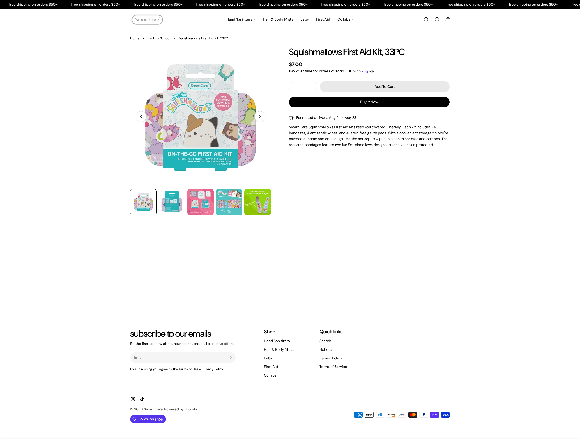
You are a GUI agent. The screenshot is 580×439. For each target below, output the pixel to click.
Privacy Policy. (213, 369)
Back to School (158, 38)
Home (134, 38)
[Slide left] (141, 116)
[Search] (426, 19)
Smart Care (153, 409)
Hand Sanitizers (277, 341)
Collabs (270, 375)
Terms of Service (333, 366)
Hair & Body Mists (279, 349)
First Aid (271, 366)
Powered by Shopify (180, 409)
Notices (325, 349)
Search (325, 341)
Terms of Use (188, 369)
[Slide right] (259, 116)
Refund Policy (330, 358)
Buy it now (369, 102)
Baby (268, 358)
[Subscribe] (230, 357)
